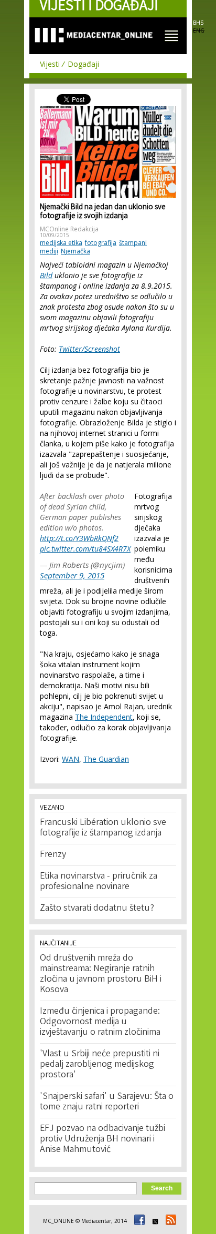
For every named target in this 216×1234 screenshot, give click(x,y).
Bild (46, 275)
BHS (198, 22)
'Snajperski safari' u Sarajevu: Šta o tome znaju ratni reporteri (107, 1102)
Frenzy (53, 855)
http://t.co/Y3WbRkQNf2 (79, 538)
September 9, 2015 (72, 575)
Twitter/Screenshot (89, 349)
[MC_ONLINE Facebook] (138, 1221)
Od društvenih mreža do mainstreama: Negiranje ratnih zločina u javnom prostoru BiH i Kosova (100, 974)
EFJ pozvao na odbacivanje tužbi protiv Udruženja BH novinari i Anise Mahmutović (102, 1139)
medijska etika (61, 242)
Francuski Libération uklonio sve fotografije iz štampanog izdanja (103, 828)
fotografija (100, 242)
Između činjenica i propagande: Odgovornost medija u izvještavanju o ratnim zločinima (100, 1022)
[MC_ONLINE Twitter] (153, 1221)
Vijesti (50, 64)
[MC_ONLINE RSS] (169, 1221)
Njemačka (75, 251)
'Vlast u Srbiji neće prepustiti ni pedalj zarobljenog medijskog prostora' (99, 1064)
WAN (70, 759)
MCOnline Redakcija (69, 229)
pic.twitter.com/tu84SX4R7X (85, 549)
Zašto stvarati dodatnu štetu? (97, 908)
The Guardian (106, 759)
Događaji (83, 64)
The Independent (104, 717)
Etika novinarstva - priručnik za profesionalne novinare (98, 882)
